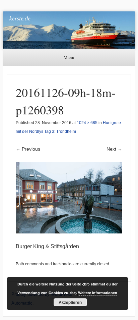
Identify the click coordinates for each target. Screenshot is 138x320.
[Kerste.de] (69, 30)
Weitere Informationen (97, 292)
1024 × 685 (87, 122)
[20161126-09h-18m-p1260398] (69, 197)
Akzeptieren (70, 302)
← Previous (28, 149)
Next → (114, 149)
